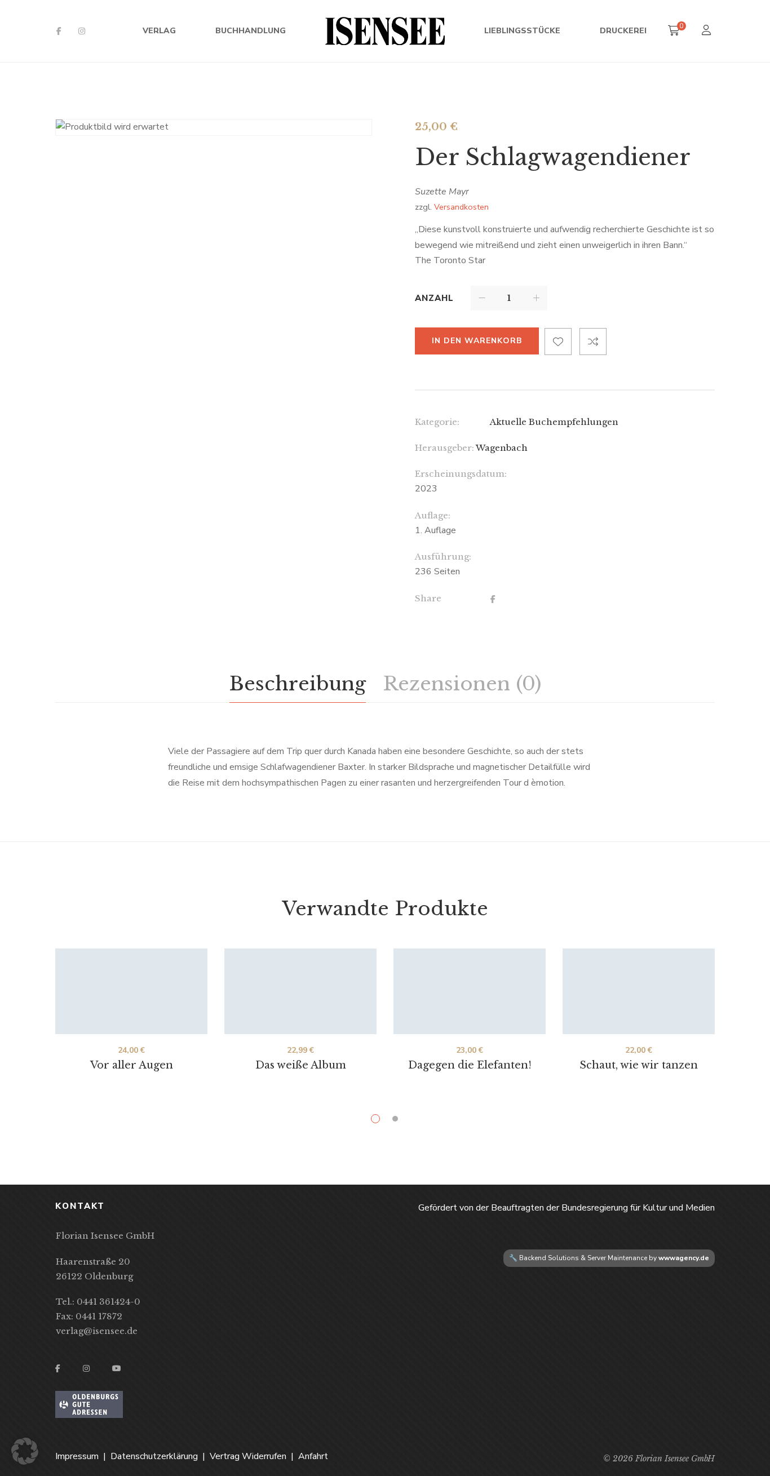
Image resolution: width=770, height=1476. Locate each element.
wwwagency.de (683, 1257)
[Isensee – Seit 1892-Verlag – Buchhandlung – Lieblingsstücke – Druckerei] (385, 31)
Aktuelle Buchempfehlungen (554, 421)
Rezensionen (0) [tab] (462, 683)
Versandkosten (461, 206)
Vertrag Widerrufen (248, 1456)
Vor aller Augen (131, 1065)
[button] (25, 1451)
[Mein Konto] (708, 31)
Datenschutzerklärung (154, 1456)
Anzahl (434, 298)
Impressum (77, 1456)
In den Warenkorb (477, 340)
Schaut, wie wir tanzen (638, 1065)
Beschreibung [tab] (297, 683)
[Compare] (593, 341)
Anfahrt (313, 1456)
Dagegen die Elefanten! (470, 1065)
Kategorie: (437, 421)
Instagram (81, 31)
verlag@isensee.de (97, 1331)
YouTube (116, 1368)
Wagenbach (502, 447)
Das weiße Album (300, 1065)
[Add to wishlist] (558, 341)
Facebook (58, 31)
